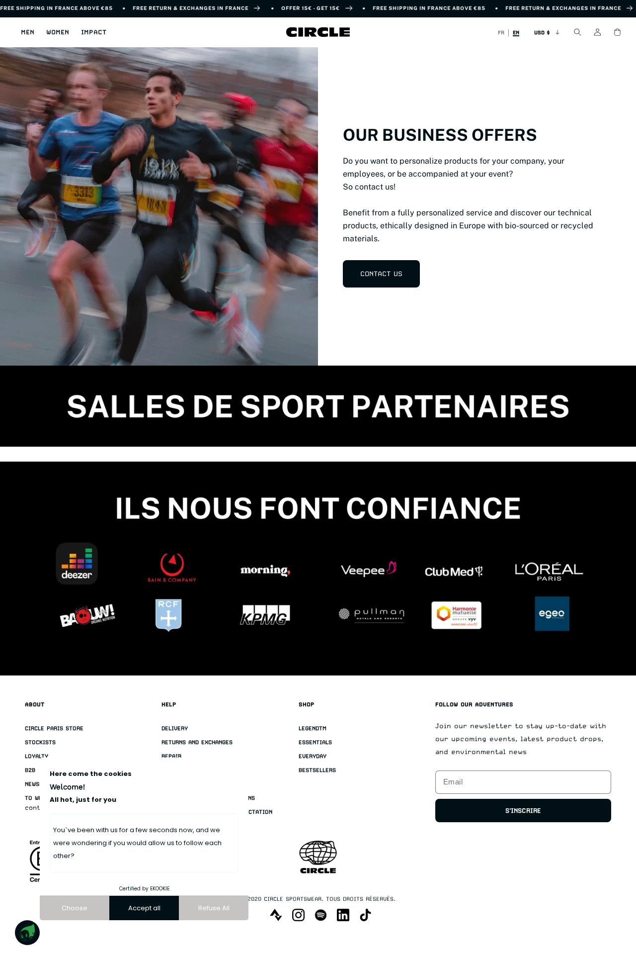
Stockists (40, 742)
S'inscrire (523, 810)
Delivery (174, 728)
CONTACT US (381, 274)
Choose (74, 908)
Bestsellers (317, 770)
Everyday (312, 756)
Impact (93, 32)
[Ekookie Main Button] (27, 932)
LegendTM (312, 728)
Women (57, 32)
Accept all (144, 908)
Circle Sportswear (292, 899)
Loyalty (36, 756)
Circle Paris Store (54, 728)
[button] (27, 32)
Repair (171, 756)
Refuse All (214, 908)
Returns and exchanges (197, 742)
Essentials (315, 742)
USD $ (542, 32)
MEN (27, 32)
